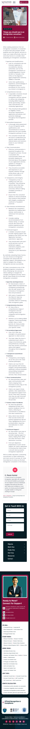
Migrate (10, 544)
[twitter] (10, 721)
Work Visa (11, 547)
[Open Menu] (14, 2)
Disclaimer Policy (23, 718)
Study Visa (11, 550)
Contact (10, 559)
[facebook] (6, 721)
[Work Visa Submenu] (24, 547)
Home (4, 495)
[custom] (23, 721)
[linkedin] (17, 721)
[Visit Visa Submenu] (24, 552)
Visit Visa (11, 553)
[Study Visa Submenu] (24, 550)
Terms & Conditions (19, 717)
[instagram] (13, 721)
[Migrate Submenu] (24, 544)
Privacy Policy (8, 717)
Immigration (9, 495)
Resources (11, 556)
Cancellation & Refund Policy (10, 718)
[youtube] (20, 721)
